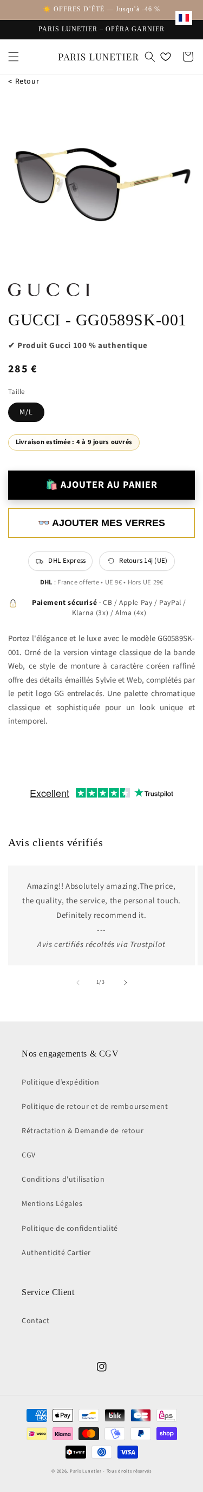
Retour (23, 81)
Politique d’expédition (60, 1082)
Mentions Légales (52, 1203)
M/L (26, 412)
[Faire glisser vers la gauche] (78, 982)
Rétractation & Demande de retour (82, 1131)
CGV (29, 1155)
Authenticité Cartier (56, 1253)
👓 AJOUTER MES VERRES (101, 522)
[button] (13, 57)
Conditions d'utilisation (63, 1179)
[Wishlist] (166, 57)
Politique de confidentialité (70, 1228)
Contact (35, 1321)
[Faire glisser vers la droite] (125, 982)
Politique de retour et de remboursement (95, 1106)
